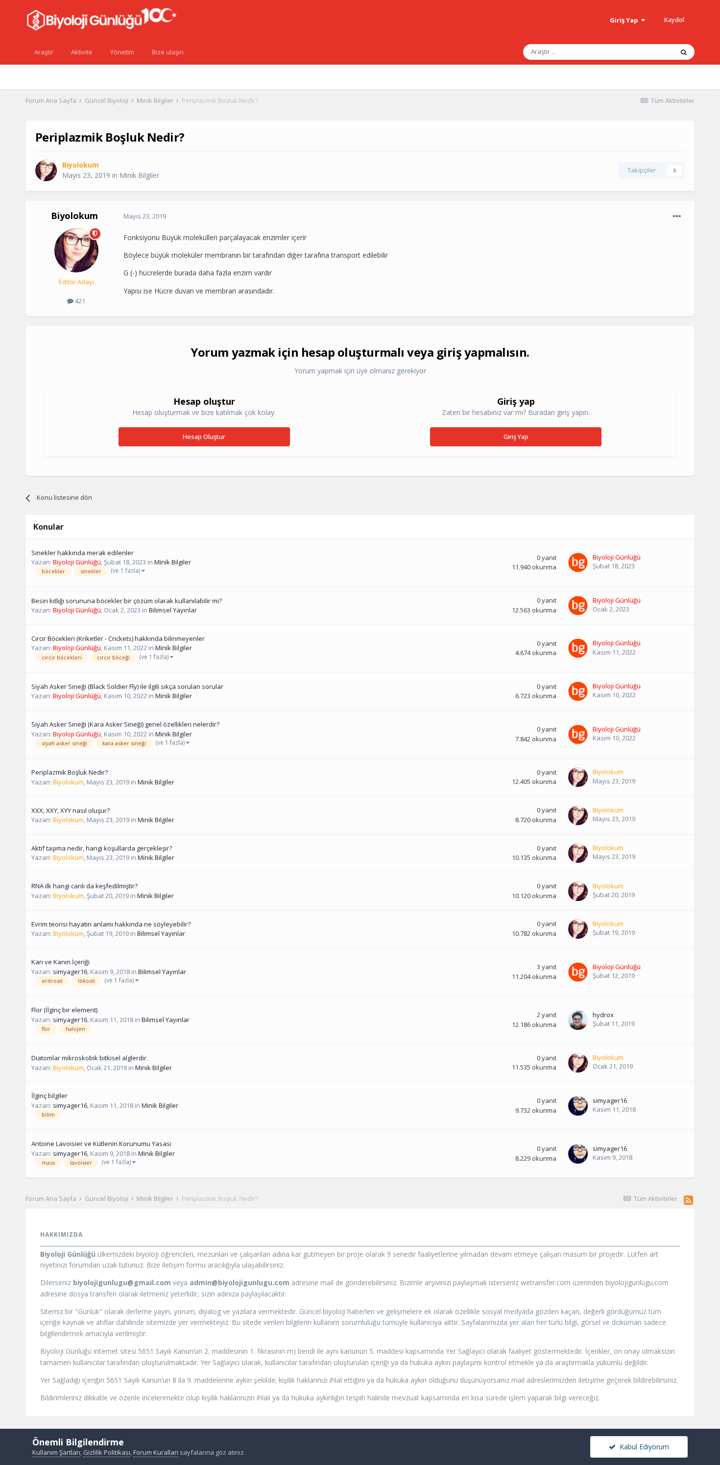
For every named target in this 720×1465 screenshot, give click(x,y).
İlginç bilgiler (49, 1095)
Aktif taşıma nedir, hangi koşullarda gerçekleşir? (101, 848)
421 (79, 300)
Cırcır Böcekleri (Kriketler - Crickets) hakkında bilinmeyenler (118, 638)
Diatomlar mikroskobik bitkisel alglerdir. (89, 1057)
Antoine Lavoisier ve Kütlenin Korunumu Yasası (101, 1143)
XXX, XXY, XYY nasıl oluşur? (70, 810)
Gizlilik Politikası (106, 1452)
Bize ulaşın (168, 52)
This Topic (645, 52)
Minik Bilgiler (139, 175)
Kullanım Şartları (56, 1452)
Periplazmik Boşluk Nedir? (69, 772)
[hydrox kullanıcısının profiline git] (578, 1020)
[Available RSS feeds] (688, 1200)
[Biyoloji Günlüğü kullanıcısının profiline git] (578, 562)
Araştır (43, 52)
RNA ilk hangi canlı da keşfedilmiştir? (84, 885)
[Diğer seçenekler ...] (677, 216)
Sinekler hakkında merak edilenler (82, 552)
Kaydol (674, 19)
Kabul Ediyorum (642, 1446)
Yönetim (122, 52)
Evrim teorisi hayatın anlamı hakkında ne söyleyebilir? (111, 924)
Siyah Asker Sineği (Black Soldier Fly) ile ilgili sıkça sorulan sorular (127, 686)
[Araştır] (684, 52)
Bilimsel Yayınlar (173, 610)
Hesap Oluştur (204, 436)
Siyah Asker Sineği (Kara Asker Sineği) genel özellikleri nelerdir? (125, 724)
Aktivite (82, 52)
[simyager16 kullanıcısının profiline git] (578, 1106)
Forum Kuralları (155, 1452)
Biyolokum (74, 215)
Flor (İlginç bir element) (64, 1009)
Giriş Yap (625, 20)
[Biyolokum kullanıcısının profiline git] (46, 170)
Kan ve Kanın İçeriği (60, 961)
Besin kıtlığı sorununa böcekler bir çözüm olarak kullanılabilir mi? (126, 600)
